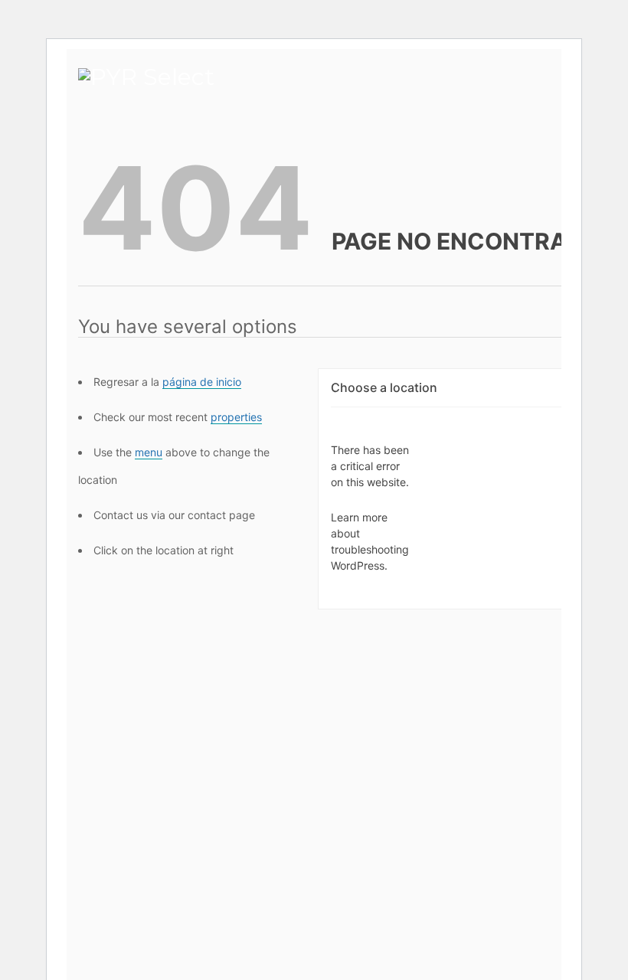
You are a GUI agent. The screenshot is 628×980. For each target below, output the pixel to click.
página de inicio (201, 381)
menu (148, 452)
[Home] (146, 71)
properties (236, 416)
